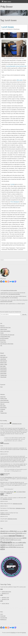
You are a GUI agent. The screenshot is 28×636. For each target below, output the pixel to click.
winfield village (12, 547)
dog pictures (3, 533)
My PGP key (3, 340)
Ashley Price (2, 355)
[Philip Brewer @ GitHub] (1, 282)
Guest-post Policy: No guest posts (7, 334)
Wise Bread (10, 249)
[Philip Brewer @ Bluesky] (13, 282)
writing (15, 249)
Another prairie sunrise (6, 591)
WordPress (13, 632)
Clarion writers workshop (5, 331)
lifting (1, 539)
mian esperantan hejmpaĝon (14, 294)
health (10, 538)
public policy (22, 542)
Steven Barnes (3, 371)
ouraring (19, 539)
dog (25, 531)
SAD (7, 545)
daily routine (21, 531)
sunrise (16, 545)
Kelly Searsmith (3, 360)
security (10, 545)
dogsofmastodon (11, 533)
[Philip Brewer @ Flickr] (11, 282)
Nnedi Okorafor (3, 368)
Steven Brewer (3, 373)
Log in (1, 614)
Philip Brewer (6, 6)
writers (22, 547)
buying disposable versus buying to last (16, 66)
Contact (2, 333)
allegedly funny (4, 531)
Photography (12, 248)
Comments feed (3, 617)
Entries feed (2, 616)
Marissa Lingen (3, 362)
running (3, 545)
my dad (12, 184)
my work (11, 540)
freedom (2, 538)
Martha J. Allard (3, 364)
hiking (15, 538)
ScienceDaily (6, 443)
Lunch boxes (8, 26)
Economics (19, 533)
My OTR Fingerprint (4, 338)
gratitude (7, 538)
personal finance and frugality (6, 301)
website (7, 547)
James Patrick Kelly (4, 400)
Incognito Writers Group (5, 336)
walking (2, 547)
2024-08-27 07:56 (5, 599)
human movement (19, 538)
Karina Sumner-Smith (4, 402)
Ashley (12, 531)
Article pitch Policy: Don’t (5, 327)
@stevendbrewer (8, 477)
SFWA (1, 411)
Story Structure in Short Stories (6, 343)
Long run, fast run (5, 603)
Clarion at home (3, 329)
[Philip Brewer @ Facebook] (4, 282)
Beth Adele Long (3, 357)
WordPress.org (3, 619)
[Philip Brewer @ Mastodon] (15, 282)
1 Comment (20, 249)
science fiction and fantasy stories (10, 290)
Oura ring (16, 539)
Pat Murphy (2, 409)
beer (15, 531)
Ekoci (1, 387)
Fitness (18, 535)
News (7, 248)
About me (2, 325)
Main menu (7, 2)
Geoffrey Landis (3, 398)
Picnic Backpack (15, 202)
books (18, 531)
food (23, 536)
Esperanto (6, 536)
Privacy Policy (3, 342)
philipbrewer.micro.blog (16, 423)
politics (16, 542)
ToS (1, 345)
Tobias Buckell (3, 377)
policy (13, 542)
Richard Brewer (3, 369)
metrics (4, 539)
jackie (24, 538)
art (9, 531)
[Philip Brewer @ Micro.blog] (6, 282)
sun (14, 545)
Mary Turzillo (3, 366)
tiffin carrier (19, 80)
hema (12, 538)
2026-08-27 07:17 (5, 593)
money (7, 539)
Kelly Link (2, 404)
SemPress (24, 632)
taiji (22, 545)
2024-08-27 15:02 (5, 597)
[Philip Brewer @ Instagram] (8, 282)
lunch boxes (22, 248)
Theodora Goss (3, 375)
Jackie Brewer (3, 359)
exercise (12, 535)
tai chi (19, 545)
